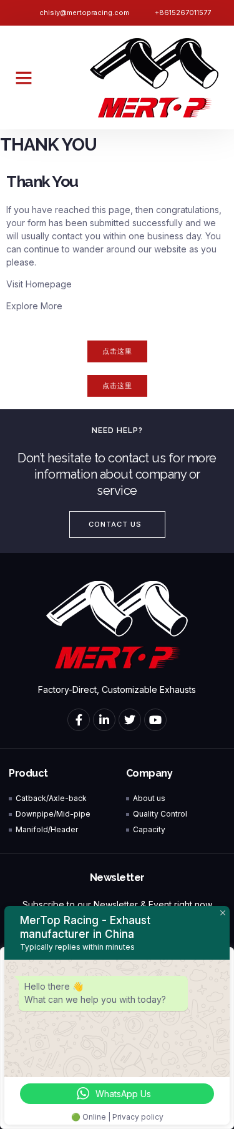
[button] (24, 77)
